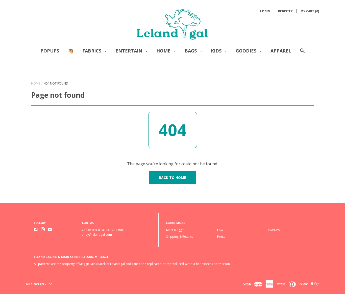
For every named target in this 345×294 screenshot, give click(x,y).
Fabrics (92, 51)
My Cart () (310, 11)
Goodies (247, 51)
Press (221, 236)
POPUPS (49, 51)
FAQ (220, 230)
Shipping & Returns (179, 236)
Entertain (129, 51)
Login (265, 11)
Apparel (280, 51)
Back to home (172, 177)
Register (285, 11)
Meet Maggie (175, 230)
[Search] (302, 53)
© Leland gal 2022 (39, 284)
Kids (217, 51)
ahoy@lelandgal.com (97, 234)
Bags (191, 51)
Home (164, 51)
